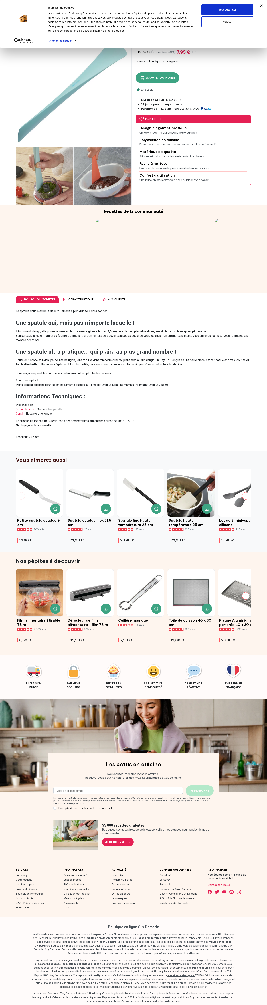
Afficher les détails (60, 40)
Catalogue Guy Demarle (174, 903)
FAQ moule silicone (75, 884)
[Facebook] (210, 892)
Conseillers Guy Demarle (151, 938)
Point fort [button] (153, 119)
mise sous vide (201, 967)
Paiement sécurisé (27, 889)
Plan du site (23, 907)
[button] (55, 509)
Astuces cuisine (121, 884)
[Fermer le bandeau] (261, 5)
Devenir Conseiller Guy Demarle (178, 893)
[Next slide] (245, 596)
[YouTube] (224, 892)
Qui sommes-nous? (76, 875)
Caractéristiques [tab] (81, 299)
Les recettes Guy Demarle (175, 889)
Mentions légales (74, 898)
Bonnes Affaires (121, 889)
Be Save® (165, 879)
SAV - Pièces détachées (30, 903)
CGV (66, 907)
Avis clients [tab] (116, 299)
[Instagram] (239, 892)
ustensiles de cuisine (97, 960)
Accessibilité (71, 903)
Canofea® (165, 875)
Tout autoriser (227, 9)
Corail (19, 413)
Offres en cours (121, 893)
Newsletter (118, 875)
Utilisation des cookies (77, 893)
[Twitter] (217, 892)
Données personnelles (77, 889)
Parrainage (22, 875)
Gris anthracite (25, 409)
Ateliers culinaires (122, 879)
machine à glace (176, 983)
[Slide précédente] (21, 496)
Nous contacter (25, 898)
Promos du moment (124, 903)
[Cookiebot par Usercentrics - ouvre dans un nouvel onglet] (23, 40)
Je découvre (115, 842)
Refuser (227, 21)
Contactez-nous (219, 885)
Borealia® (165, 884)
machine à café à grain (181, 975)
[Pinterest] (231, 892)
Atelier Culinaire (106, 941)
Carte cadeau (24, 879)
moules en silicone (61, 945)
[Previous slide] (21, 596)
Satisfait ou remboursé (29, 893)
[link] (33, 675)
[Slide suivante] (245, 496)
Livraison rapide (25, 884)
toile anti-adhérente (98, 949)
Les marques (119, 898)
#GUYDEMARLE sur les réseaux (178, 898)
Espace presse (72, 879)
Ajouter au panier (160, 78)
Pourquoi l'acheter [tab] (39, 299)
